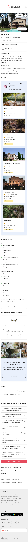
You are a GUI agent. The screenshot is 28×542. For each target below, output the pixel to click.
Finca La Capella (9, 108)
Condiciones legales (13, 494)
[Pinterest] (9, 522)
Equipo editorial (5, 507)
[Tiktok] (19, 522)
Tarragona (8, 11)
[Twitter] (5, 522)
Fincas (2, 11)
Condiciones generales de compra (9, 496)
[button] (14, 327)
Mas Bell (6, 135)
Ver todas (22, 29)
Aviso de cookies (17, 498)
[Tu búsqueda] (2, 15)
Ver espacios (14, 376)
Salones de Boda (5, 482)
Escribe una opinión (14, 336)
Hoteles (8, 479)
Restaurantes (15, 479)
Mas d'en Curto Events (15, 467)
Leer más (3, 77)
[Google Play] (17, 515)
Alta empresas (4, 505)
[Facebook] (2, 522)
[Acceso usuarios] (26, 7)
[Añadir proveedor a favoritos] (25, 15)
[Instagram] (12, 522)
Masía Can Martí (9, 192)
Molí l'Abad (7, 220)
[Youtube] (15, 522)
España (6, 530)
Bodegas (20, 482)
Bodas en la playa (5, 485)
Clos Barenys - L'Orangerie (12, 163)
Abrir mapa (22, 391)
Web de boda (20, 507)
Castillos (14, 482)
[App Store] (6, 515)
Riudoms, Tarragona (8, 40)
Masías (2, 479)
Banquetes (4, 477)
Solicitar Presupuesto (14, 461)
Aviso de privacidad (5, 498)
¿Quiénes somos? (14, 505)
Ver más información (14, 307)
